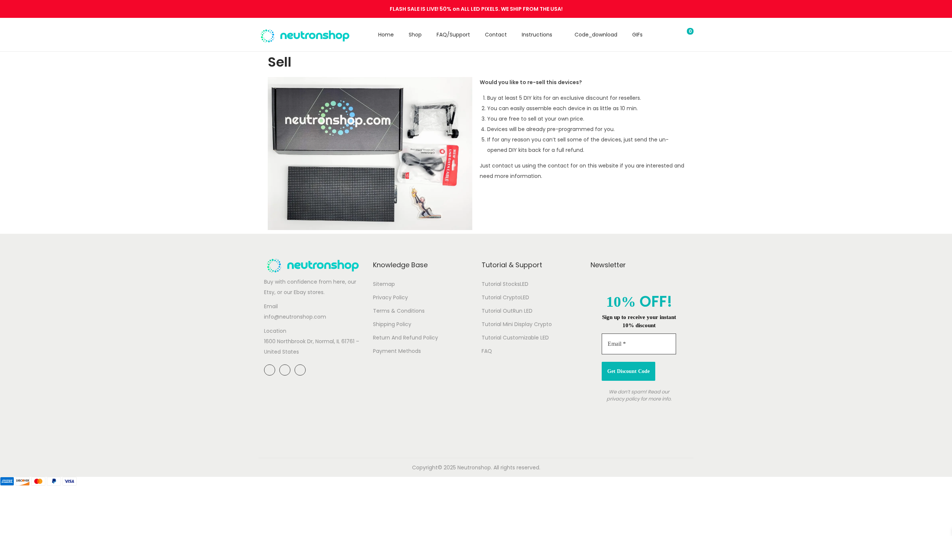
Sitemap (384, 284)
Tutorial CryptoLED (505, 297)
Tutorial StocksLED (505, 284)
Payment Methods (397, 351)
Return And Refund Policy (405, 337)
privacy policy (623, 398)
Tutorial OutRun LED (507, 311)
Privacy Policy (390, 297)
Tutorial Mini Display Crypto (517, 324)
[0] (684, 34)
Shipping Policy (392, 324)
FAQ (487, 351)
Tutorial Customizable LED (515, 337)
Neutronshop (474, 467)
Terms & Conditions (399, 311)
